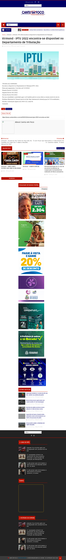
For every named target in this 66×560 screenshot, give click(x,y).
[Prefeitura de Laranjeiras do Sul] (32, 205)
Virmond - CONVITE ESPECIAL (31, 166)
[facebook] (35, 2)
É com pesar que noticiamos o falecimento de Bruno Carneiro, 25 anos (37, 471)
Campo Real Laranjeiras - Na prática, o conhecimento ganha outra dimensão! (40, 30)
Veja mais (61, 148)
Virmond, (22, 46)
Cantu (4, 153)
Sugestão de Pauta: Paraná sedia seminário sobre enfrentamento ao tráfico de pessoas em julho (35, 416)
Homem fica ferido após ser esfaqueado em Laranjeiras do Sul (37, 449)
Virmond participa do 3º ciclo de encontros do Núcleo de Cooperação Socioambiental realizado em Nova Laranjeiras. (54, 169)
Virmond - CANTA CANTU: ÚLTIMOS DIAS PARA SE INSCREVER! (11, 167)
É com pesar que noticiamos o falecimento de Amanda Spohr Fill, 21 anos (37, 464)
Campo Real (14, 29)
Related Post (7, 148)
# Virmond (9, 109)
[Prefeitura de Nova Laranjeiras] (31, 261)
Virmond (9, 34)
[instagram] (38, 2)
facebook (12, 178)
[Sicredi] (31, 233)
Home (3, 34)
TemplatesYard (22, 558)
